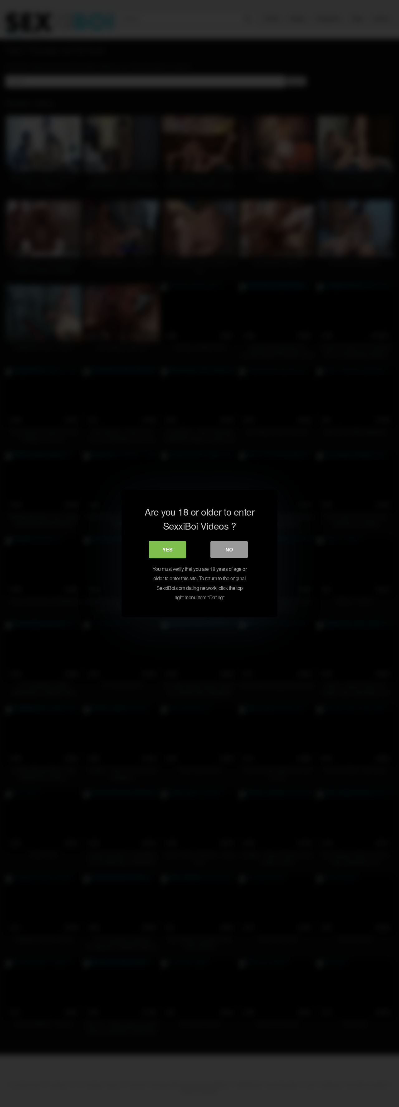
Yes (167, 549)
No (229, 549)
